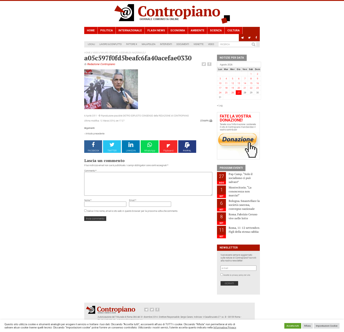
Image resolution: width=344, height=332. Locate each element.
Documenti (182, 44)
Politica (106, 30)
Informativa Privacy (224, 327)
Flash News (156, 30)
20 (238, 88)
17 (220, 88)
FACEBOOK (93, 150)
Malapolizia (149, 44)
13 (238, 83)
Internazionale (130, 30)
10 (220, 83)
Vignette (199, 44)
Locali (91, 44)
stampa (204, 120)
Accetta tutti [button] (292, 325)
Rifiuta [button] (307, 325)
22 (251, 88)
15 (251, 83)
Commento (90, 170)
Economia (178, 30)
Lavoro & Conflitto (110, 44)
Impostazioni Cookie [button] (326, 325)
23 (257, 88)
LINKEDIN (131, 150)
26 (232, 92)
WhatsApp (149, 150)
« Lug (220, 105)
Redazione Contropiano (101, 64)
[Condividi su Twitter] (204, 64)
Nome (87, 200)
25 (226, 92)
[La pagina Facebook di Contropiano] (256, 37)
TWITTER (112, 150)
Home (91, 30)
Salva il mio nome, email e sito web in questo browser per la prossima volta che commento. (132, 211)
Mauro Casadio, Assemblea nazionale (122, 52)
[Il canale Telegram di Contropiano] (242, 37)
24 (220, 92)
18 (226, 88)
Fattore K (131, 44)
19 (232, 88)
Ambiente (197, 30)
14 (244, 83)
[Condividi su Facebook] (209, 64)
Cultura (233, 30)
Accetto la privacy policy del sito (236, 275)
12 (232, 83)
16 (257, 83)
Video (211, 44)
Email (132, 200)
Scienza (216, 30)
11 (226, 83)
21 (244, 88)
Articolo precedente (94, 133)
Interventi (166, 44)
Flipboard (168, 150)
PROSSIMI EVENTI (231, 167)
